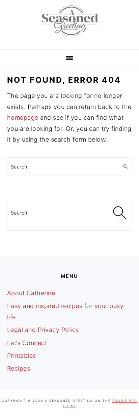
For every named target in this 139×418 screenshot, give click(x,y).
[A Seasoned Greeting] (70, 38)
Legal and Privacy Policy (43, 329)
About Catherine (31, 293)
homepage (22, 117)
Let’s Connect (27, 342)
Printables (21, 355)
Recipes (18, 368)
